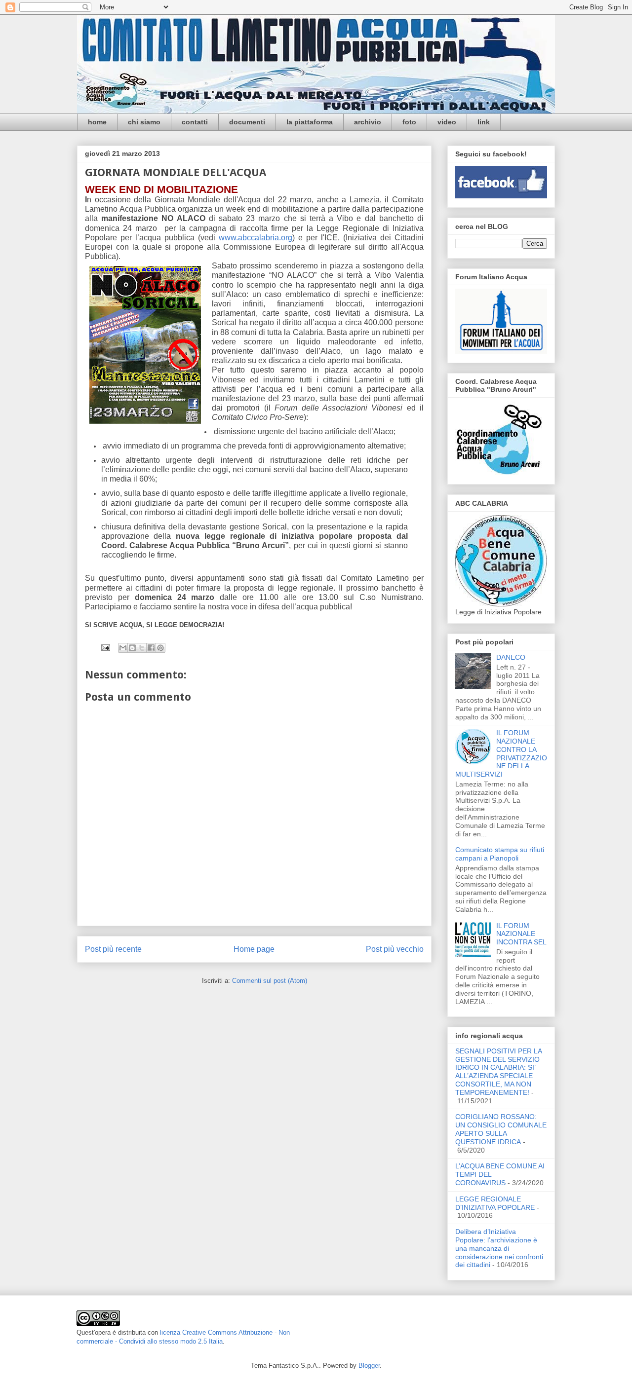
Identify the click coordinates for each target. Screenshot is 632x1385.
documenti (247, 122)
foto (409, 122)
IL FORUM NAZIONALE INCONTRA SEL (521, 934)
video (446, 122)
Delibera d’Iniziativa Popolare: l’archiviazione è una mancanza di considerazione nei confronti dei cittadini (499, 1248)
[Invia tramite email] (123, 648)
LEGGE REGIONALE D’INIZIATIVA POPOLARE (495, 1203)
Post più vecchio (395, 949)
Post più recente (113, 949)
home (97, 122)
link (483, 122)
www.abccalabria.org (255, 237)
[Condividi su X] (142, 648)
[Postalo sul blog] (132, 648)
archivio (367, 122)
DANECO (510, 657)
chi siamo (144, 122)
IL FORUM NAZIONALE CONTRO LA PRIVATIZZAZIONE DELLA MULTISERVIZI (501, 753)
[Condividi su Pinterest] (160, 648)
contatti (195, 122)
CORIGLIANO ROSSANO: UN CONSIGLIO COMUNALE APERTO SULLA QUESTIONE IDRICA (501, 1129)
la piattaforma (309, 122)
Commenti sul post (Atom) (269, 980)
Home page (254, 949)
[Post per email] (105, 647)
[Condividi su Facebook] (151, 648)
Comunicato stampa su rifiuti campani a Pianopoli (499, 854)
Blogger (369, 1365)
